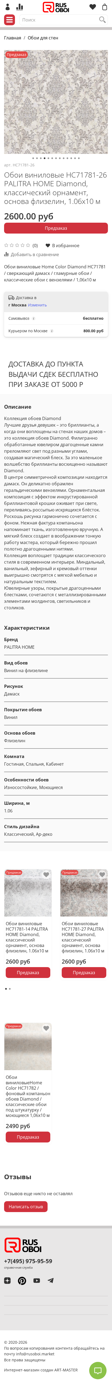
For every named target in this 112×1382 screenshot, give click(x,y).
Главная (12, 38)
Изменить (37, 305)
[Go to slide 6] (52, 158)
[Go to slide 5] (48, 158)
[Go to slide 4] (44, 158)
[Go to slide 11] (71, 158)
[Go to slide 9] (63, 158)
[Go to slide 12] (75, 158)
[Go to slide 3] (41, 158)
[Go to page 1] (6, 989)
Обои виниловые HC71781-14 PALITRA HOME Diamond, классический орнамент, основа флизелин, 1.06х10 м (27, 937)
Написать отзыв (26, 1207)
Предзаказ (56, 228)
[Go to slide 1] (33, 158)
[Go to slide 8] (60, 158)
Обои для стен (43, 38)
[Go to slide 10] (67, 158)
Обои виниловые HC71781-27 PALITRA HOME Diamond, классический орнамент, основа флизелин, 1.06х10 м (83, 937)
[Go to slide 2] (37, 158)
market (48, 1353)
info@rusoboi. (29, 1353)
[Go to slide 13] (79, 158)
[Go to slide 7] (56, 158)
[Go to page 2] (10, 989)
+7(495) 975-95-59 (28, 1261)
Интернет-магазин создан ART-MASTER (41, 1369)
